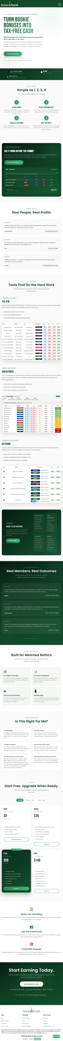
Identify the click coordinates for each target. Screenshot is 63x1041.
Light (26, 1039)
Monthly (20, 800)
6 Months (29, 800)
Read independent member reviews (22, 60)
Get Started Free (13, 54)
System (38, 1039)
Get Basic (46, 844)
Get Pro (46, 891)
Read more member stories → (31, 638)
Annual (41, 800)
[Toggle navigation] (60, 4)
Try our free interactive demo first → (36, 995)
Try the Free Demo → (13, 162)
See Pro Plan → (13, 540)
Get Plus (16, 888)
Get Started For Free (31, 984)
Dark (32, 1039)
